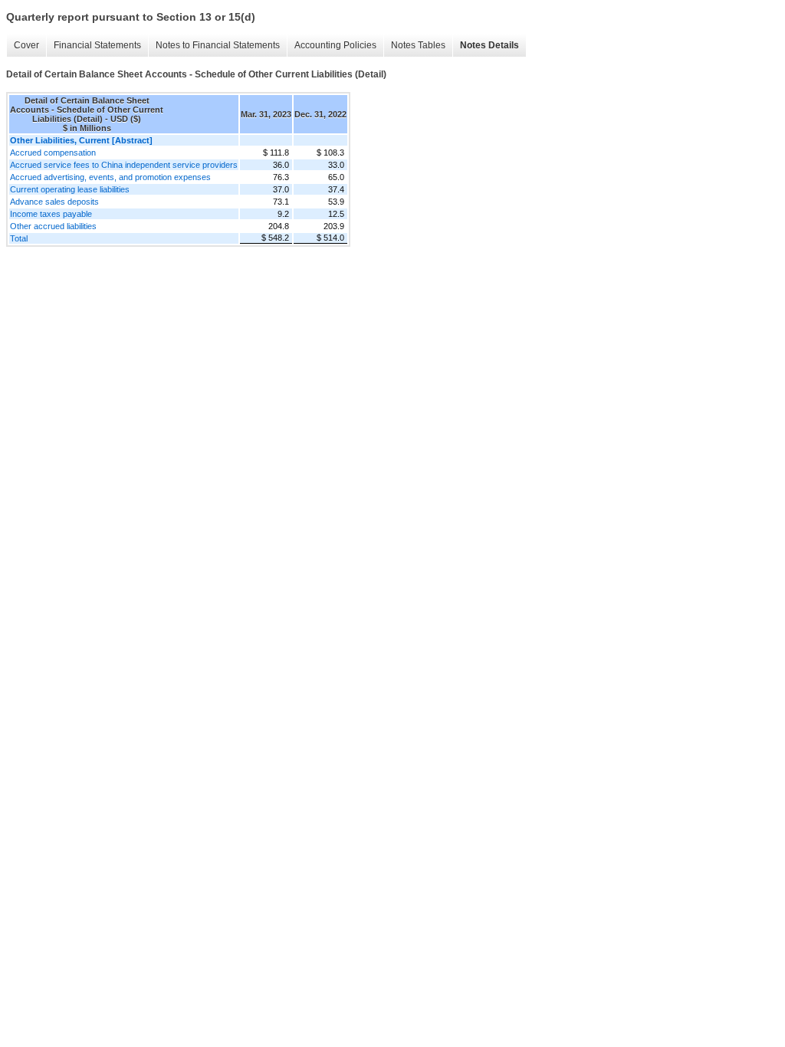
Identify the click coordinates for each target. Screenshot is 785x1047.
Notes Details (489, 45)
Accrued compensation (53, 152)
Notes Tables (418, 45)
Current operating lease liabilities (70, 189)
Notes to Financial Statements (218, 45)
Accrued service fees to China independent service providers (124, 164)
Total (19, 238)
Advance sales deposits (54, 201)
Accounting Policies (335, 45)
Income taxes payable (51, 213)
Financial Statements (97, 45)
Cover (26, 45)
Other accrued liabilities (53, 226)
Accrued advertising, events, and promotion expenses (110, 177)
